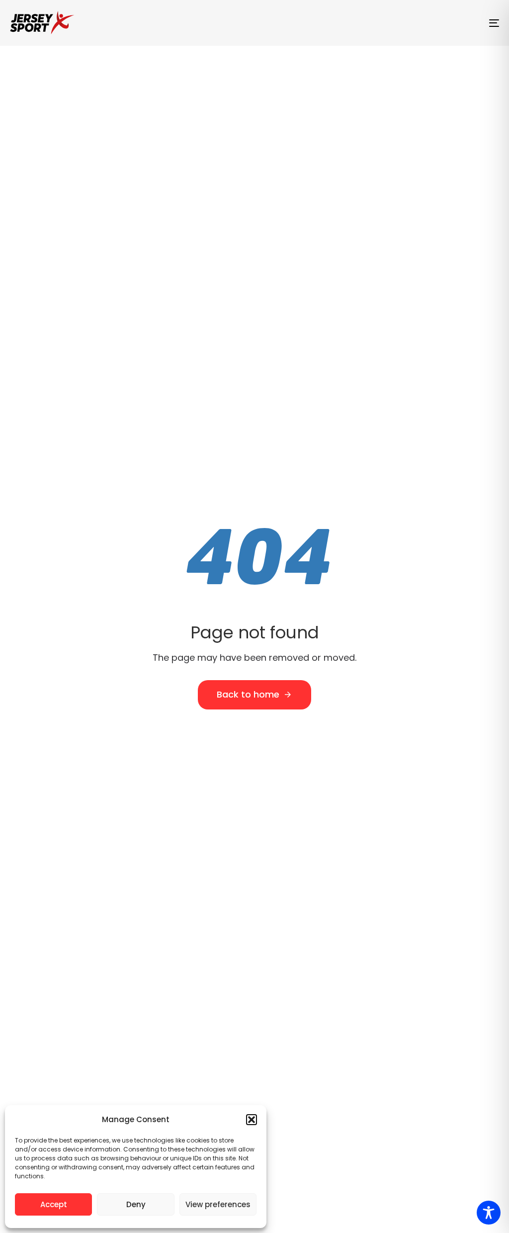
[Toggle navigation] (417, 23)
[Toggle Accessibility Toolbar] (489, 1213)
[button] (251, 1120)
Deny (136, 1204)
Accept (53, 1204)
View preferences (218, 1204)
